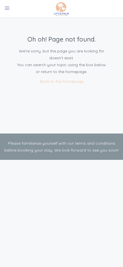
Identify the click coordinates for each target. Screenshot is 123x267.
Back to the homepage (62, 81)
